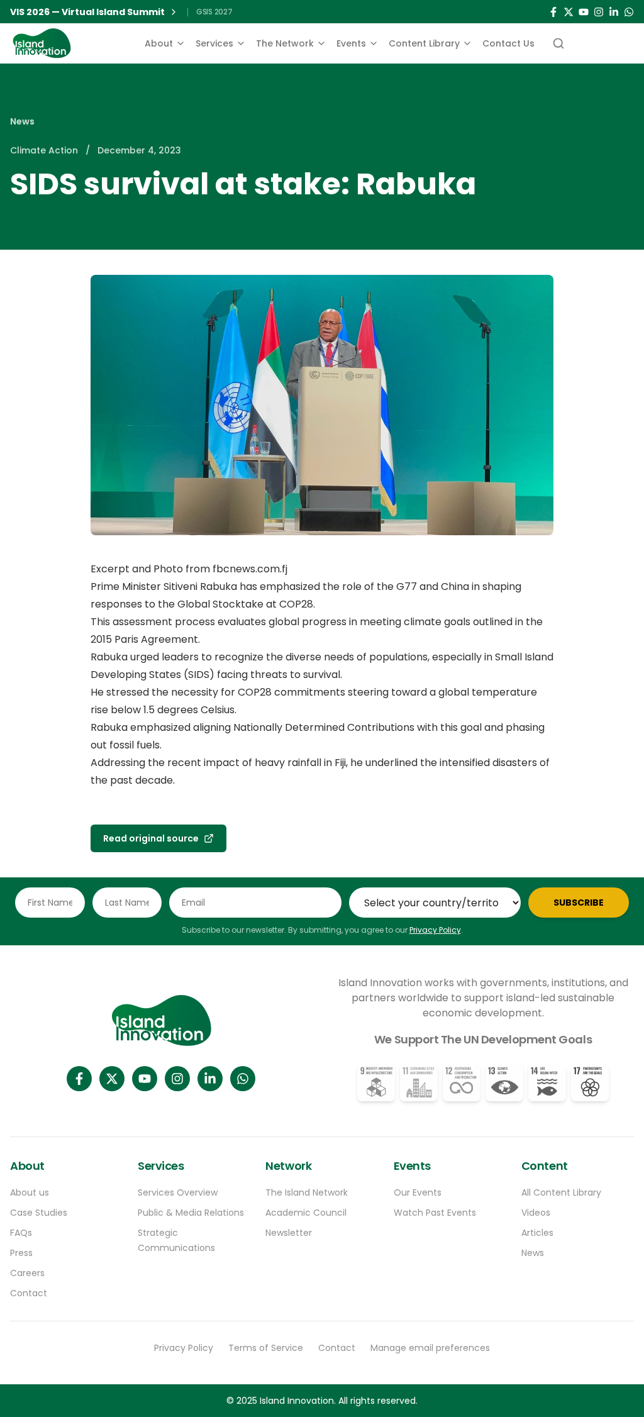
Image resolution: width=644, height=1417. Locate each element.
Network (288, 1166)
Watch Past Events (435, 1212)
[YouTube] (584, 12)
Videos (535, 1212)
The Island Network (306, 1192)
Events (351, 43)
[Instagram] (599, 12)
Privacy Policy (435, 930)
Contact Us (508, 43)
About (159, 43)
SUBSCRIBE (578, 902)
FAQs (21, 1232)
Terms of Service (265, 1348)
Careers (27, 1273)
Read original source (151, 838)
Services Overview (178, 1192)
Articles (537, 1232)
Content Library (424, 43)
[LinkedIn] (614, 12)
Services (214, 43)
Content (544, 1166)
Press (21, 1253)
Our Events (417, 1192)
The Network (285, 43)
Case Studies (38, 1212)
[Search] (557, 43)
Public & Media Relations (191, 1212)
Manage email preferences (430, 1348)
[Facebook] (553, 12)
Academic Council (306, 1212)
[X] (112, 1078)
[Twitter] (569, 12)
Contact (28, 1293)
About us (29, 1192)
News (22, 121)
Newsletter (288, 1232)
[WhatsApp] (629, 12)
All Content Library (561, 1192)
